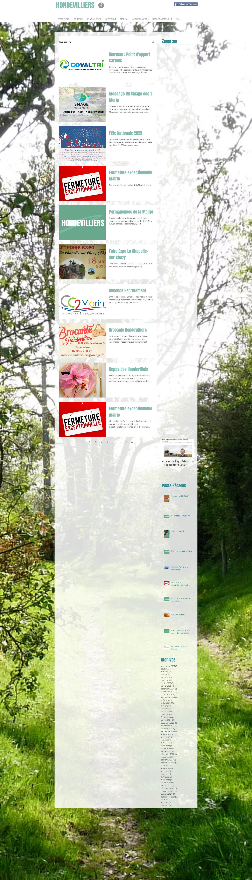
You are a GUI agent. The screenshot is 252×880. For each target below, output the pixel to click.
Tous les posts (65, 42)
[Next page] (126, 441)
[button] (153, 42)
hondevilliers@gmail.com (177, 25)
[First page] (83, 441)
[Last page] (132, 441)
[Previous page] (89, 441)
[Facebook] (101, 5)
